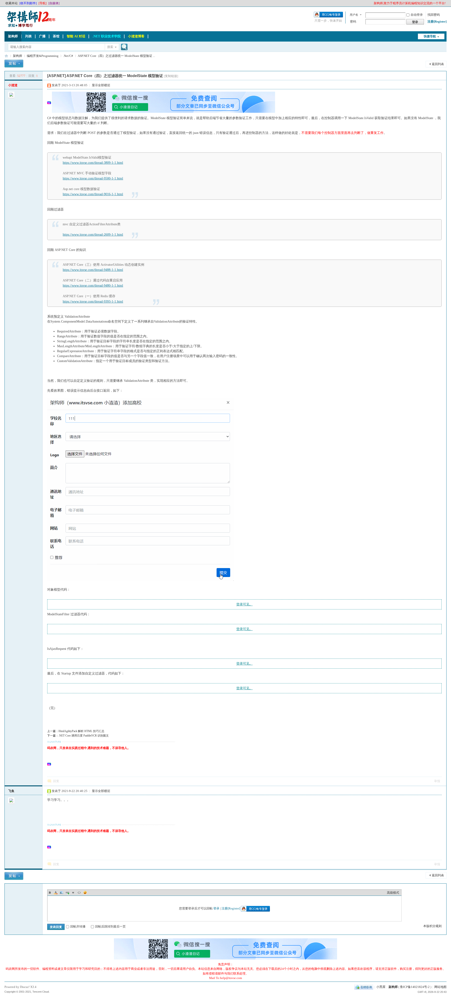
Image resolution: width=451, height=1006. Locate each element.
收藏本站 (11, 3)
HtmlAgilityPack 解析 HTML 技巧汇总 (81, 731)
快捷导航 (430, 36)
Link (67, 892)
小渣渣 (12, 85)
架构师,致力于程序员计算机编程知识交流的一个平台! (410, 3)
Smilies (85, 892)
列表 (28, 36)
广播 (42, 36)
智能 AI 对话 (76, 36)
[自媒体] (53, 3)
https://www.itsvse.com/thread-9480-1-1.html (93, 285)
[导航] (43, 3)
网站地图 (440, 987)
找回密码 (434, 14)
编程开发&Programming (42, 56)
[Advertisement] (166, 763)
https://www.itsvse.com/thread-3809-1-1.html (93, 162)
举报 (437, 781)
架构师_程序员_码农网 (6, 55)
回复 (56, 781)
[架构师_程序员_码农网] (30, 27)
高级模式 (393, 892)
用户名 (354, 14)
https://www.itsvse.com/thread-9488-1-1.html (93, 270)
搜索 (110, 47)
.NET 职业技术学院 (107, 36)
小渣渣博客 (136, 36)
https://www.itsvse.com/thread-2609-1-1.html (93, 234)
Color (55, 892)
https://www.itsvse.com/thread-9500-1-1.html (93, 178)
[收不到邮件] (28, 3)
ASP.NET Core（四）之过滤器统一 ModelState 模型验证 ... (116, 56)
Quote (73, 892)
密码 (353, 21)
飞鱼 (11, 791)
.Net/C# (68, 56)
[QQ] (363, 987)
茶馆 (56, 36)
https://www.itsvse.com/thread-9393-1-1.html (93, 301)
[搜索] (123, 47)
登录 (216, 908)
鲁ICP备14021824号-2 (415, 987)
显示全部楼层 (101, 85)
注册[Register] (437, 21)
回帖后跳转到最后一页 (110, 926)
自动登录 (417, 14)
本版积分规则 (432, 926)
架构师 (13, 36)
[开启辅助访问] (371, 3)
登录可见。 (244, 604)
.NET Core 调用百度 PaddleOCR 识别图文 (83, 735)
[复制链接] (171, 76)
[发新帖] (13, 64)
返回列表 (438, 64)
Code (79, 892)
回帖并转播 (78, 926)
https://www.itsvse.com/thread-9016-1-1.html (93, 194)
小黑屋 (380, 987)
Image (61, 892)
